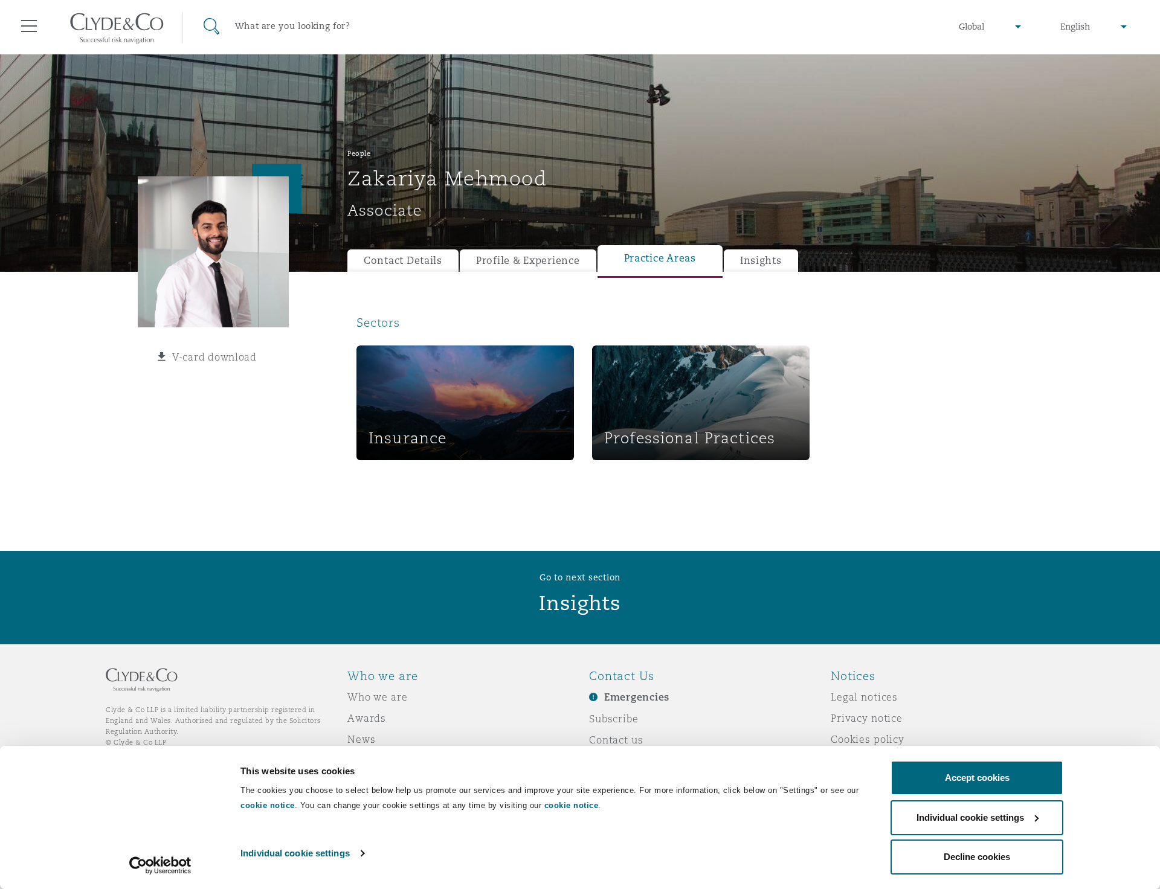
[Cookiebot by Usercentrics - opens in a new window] (160, 865)
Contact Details (403, 260)
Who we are (377, 697)
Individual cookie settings (295, 853)
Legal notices (864, 697)
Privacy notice (867, 718)
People (358, 153)
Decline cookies (977, 857)
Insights (761, 260)
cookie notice (267, 805)
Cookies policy (867, 739)
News (361, 739)
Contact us (616, 740)
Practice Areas (660, 258)
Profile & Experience (528, 260)
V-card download (214, 357)
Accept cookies (977, 777)
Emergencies (636, 697)
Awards (366, 718)
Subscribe (614, 719)
